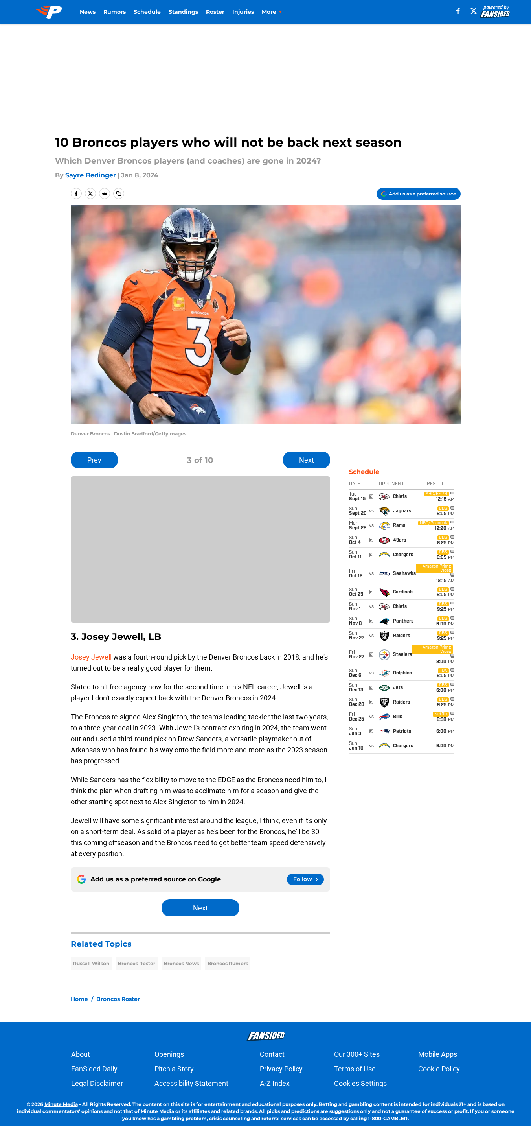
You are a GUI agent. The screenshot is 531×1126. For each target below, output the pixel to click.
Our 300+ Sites (357, 1054)
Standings (183, 11)
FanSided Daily (94, 1069)
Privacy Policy (281, 1069)
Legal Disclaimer (97, 1083)
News (88, 11)
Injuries (243, 11)
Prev (94, 460)
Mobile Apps (437, 1054)
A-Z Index (275, 1083)
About (80, 1054)
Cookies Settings (360, 1083)
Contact (272, 1054)
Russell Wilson (91, 963)
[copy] (118, 193)
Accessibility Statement (191, 1083)
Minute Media (61, 1104)
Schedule (147, 11)
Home (79, 999)
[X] (473, 11)
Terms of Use (355, 1069)
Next (306, 460)
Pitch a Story (174, 1069)
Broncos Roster (136, 963)
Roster (215, 11)
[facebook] (458, 11)
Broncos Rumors (228, 963)
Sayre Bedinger (90, 175)
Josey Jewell (91, 657)
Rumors (114, 11)
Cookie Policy (439, 1069)
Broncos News (181, 963)
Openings (169, 1054)
